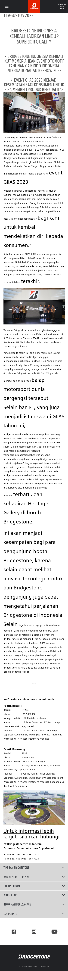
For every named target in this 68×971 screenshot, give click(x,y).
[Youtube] (54, 932)
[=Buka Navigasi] (6, 6)
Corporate (10, 914)
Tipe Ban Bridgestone (16, 867)
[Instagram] (34, 932)
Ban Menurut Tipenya (16, 877)
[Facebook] (13, 932)
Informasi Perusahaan (17, 904)
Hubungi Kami (11, 886)
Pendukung (10, 895)
